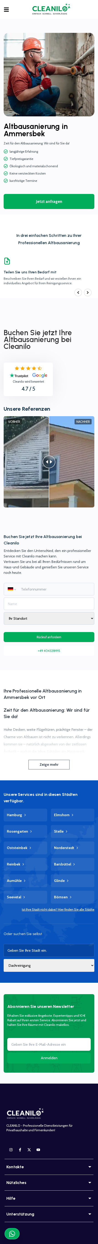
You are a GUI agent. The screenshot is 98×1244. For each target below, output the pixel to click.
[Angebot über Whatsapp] (12, 1233)
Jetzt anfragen (49, 201)
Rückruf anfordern (49, 637)
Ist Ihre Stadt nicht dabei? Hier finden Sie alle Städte (58, 909)
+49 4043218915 (49, 651)
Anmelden (49, 1058)
